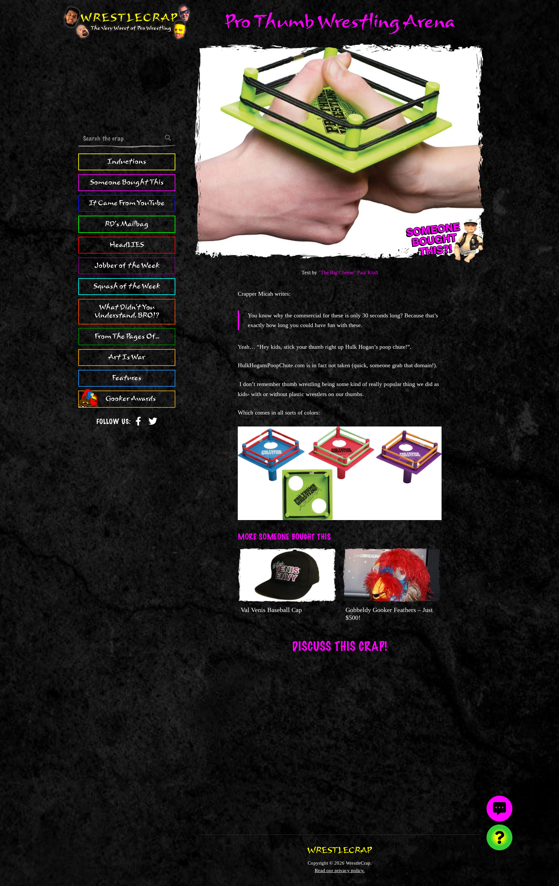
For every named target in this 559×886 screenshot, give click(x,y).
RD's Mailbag (126, 224)
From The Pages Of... (127, 336)
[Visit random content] (499, 837)
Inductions (126, 161)
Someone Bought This (127, 182)
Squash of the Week (126, 286)
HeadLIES (127, 245)
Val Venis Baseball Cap (271, 609)
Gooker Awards (130, 399)
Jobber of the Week (126, 265)
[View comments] (499, 809)
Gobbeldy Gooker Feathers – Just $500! (389, 613)
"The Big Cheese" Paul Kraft (348, 272)
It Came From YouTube (127, 203)
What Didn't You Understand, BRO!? (127, 311)
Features (126, 378)
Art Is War (126, 357)
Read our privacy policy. (340, 870)
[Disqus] (340, 739)
